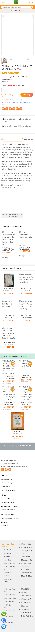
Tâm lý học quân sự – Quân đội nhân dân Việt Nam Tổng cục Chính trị (26, 290)
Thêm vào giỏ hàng (11, 95)
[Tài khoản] (33, 2)
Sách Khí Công (26, 544)
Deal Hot (21, 11)
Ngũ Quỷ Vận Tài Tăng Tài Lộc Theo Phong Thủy (25, 248)
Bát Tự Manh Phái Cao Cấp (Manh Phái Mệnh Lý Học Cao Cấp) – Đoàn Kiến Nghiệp (9, 343)
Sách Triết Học (26, 589)
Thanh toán (4, 525)
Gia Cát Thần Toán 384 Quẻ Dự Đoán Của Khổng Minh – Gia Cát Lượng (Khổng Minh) (8, 250)
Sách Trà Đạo (8, 626)
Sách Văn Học (26, 596)
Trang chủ (14, 11)
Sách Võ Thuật (26, 599)
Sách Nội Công (26, 576)
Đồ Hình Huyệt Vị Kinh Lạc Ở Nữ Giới (16, 102)
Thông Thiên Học (27, 616)
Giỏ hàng (4, 522)
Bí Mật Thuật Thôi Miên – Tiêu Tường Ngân (8, 316)
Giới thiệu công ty (6, 479)
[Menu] (2, 2)
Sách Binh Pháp (9, 563)
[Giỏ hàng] (29, 2)
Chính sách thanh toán (8, 509)
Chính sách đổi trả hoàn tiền (9, 506)
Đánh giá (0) (28, 139)
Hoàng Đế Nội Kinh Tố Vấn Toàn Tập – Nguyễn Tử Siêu (8, 290)
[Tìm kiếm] (31, 7)
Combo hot (7, 553)
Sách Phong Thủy (10, 598)
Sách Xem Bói (26, 602)
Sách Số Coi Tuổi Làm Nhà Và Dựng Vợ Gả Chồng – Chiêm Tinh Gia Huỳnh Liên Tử (26, 403)
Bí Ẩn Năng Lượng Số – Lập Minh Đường (26, 376)
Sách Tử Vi (25, 592)
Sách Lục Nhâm (26, 560)
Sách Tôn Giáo (9, 622)
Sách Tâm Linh (9, 601)
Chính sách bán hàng (7, 499)
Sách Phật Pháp (9, 595)
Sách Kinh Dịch (26, 547)
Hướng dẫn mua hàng (8, 490)
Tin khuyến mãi (5, 486)
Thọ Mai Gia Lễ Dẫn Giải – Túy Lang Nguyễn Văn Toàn (17, 432)
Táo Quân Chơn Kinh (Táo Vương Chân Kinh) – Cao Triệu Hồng (26, 316)
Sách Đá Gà (8, 572)
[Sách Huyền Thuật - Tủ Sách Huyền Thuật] (16, 2)
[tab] (12, 139)
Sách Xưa (24, 606)
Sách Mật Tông (26, 563)
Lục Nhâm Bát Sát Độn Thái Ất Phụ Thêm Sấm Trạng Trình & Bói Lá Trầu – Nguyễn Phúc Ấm (9, 403)
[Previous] (4, 34)
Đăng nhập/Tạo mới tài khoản (10, 518)
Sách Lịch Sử (25, 557)
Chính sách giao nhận (7, 502)
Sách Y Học (18, 99)
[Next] (30, 34)
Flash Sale (7, 560)
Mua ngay (4, 257)
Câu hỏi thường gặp (7, 483)
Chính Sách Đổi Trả (11, 126)
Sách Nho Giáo (26, 573)
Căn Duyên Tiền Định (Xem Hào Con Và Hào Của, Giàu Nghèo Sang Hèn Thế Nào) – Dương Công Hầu (8, 377)
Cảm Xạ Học (8, 550)
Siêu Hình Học (26, 613)
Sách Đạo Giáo (9, 576)
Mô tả (4, 139)
